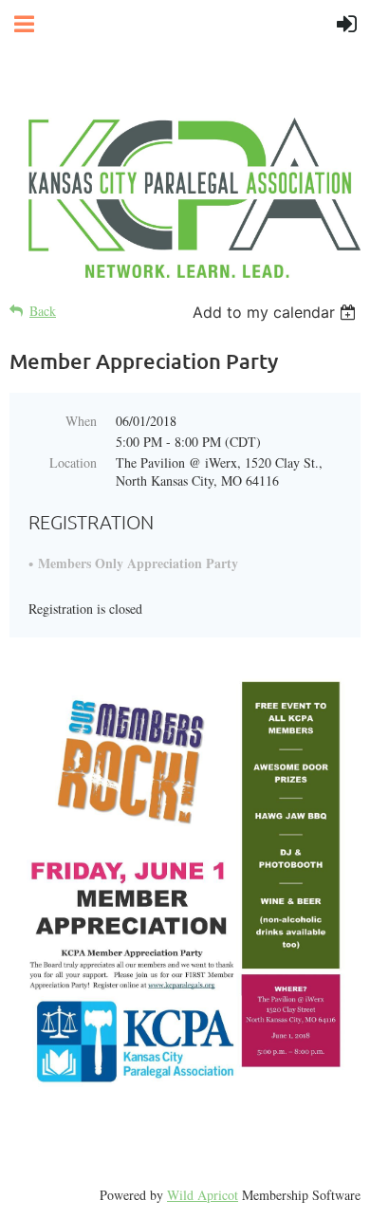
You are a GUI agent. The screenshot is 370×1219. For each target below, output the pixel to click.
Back (42, 311)
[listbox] (277, 312)
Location (73, 462)
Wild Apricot (202, 1195)
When (81, 421)
